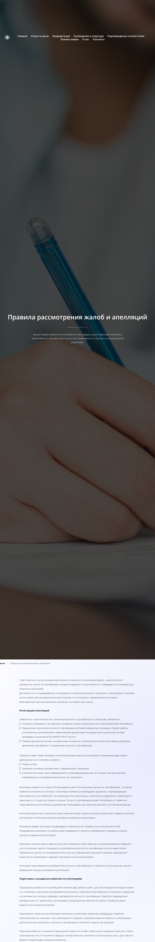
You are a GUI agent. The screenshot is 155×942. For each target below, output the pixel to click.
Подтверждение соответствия (125, 36)
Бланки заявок (70, 39)
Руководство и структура (89, 36)
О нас (85, 39)
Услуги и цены (40, 36)
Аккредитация (61, 36)
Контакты (99, 39)
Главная (22, 36)
